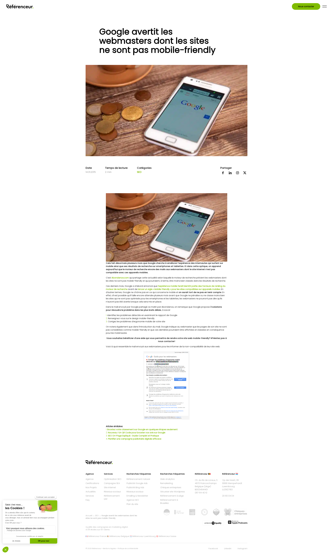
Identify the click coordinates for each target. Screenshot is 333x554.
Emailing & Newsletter (137, 495)
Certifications (92, 483)
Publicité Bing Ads (135, 487)
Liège (207, 486)
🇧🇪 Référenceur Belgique (118, 536)
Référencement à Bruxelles (169, 501)
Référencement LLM (112, 497)
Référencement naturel (138, 479)
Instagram (242, 548)
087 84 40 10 (201, 492)
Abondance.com (120, 277)
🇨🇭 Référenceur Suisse (166, 536)
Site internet (110, 487)
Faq (87, 499)
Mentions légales (109, 548)
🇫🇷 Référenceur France (96, 536)
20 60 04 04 (228, 495)
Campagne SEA (112, 483)
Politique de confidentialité (128, 548)
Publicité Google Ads (137, 483)
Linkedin (227, 548)
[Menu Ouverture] (324, 6)
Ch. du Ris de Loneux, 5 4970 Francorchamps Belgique (206, 483)
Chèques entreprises (170, 487)
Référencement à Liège (172, 495)
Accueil (89, 515)
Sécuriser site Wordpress (172, 491)
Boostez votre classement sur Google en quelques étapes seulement (142, 429)
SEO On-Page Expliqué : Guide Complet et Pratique (133, 435)
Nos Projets (91, 487)
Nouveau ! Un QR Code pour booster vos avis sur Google (137, 432)
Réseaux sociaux (112, 491)
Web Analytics (167, 479)
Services (90, 495)
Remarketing (166, 483)
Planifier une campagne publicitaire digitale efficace (134, 438)
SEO (139, 172)
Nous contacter (306, 6)
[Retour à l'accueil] (19, 6)
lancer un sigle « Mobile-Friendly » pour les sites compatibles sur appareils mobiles (179, 289)
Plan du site (132, 504)
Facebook (213, 548)
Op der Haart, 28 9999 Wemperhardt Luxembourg (232, 483)
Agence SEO (133, 499)
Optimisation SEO (112, 479)
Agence (90, 479)
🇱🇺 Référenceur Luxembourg (143, 536)
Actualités (91, 491)
